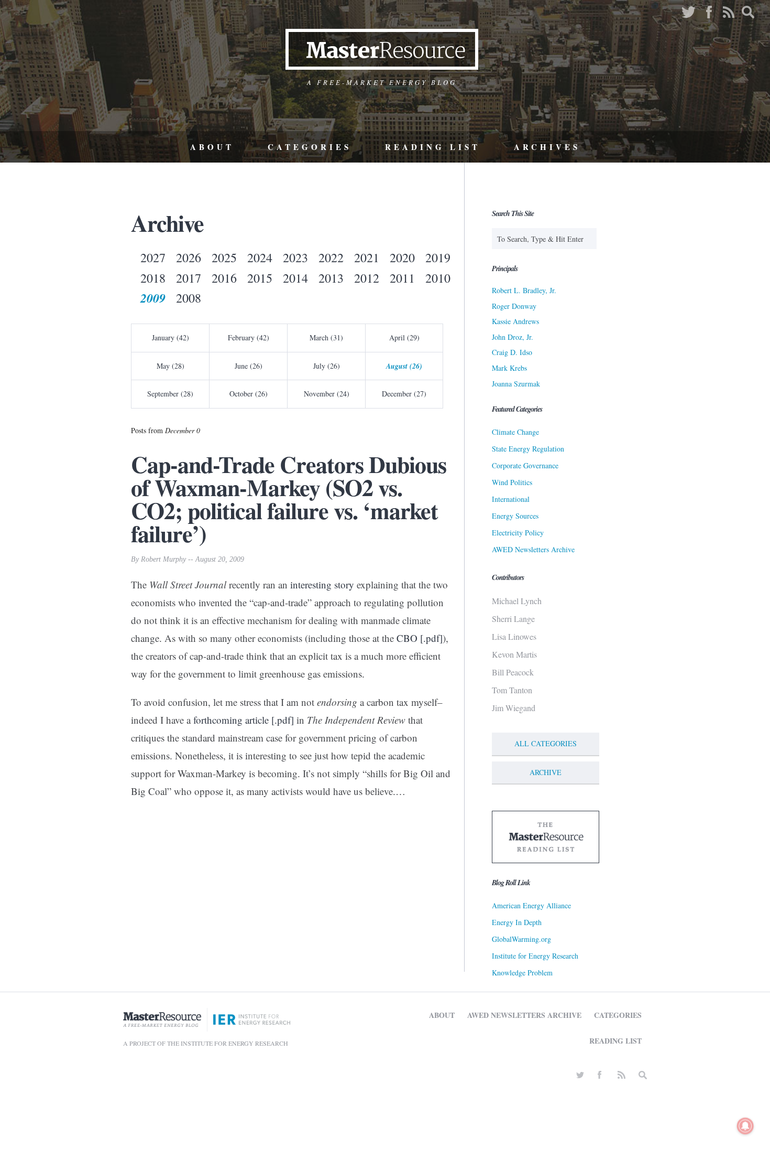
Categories (309, 147)
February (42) (248, 337)
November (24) (326, 394)
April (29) (404, 337)
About (212, 147)
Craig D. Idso (512, 352)
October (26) (248, 394)
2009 (153, 298)
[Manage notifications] (745, 1126)
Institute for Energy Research (535, 956)
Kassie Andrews (515, 321)
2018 (153, 278)
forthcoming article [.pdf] (243, 719)
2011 (402, 278)
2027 (153, 257)
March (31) (326, 337)
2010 (437, 278)
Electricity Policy (518, 533)
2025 (224, 257)
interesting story (322, 584)
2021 (366, 257)
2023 (295, 257)
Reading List (432, 147)
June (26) (248, 366)
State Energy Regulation (528, 449)
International (511, 499)
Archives (547, 147)
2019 (437, 257)
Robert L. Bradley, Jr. (524, 290)
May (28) (170, 366)
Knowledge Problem (522, 973)
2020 (402, 257)
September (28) (170, 394)
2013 (331, 278)
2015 (259, 278)
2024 (259, 257)
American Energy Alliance (531, 905)
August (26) (404, 366)
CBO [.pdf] (420, 638)
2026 (188, 257)
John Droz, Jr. (512, 337)
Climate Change (515, 432)
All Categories (545, 743)
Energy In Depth (517, 922)
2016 (224, 278)
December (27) (404, 394)
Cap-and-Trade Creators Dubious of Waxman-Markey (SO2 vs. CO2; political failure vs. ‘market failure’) (288, 498)
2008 (188, 297)
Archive (546, 772)
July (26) (326, 366)
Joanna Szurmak (516, 384)
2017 (188, 278)
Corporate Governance (525, 465)
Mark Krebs (509, 368)
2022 (331, 257)
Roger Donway (514, 306)
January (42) (170, 337)
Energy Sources (515, 516)
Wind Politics (512, 482)
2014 (295, 278)
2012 (366, 278)
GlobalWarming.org (521, 939)
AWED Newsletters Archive (533, 549)
